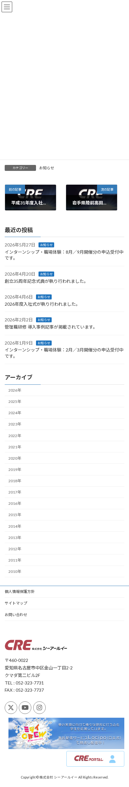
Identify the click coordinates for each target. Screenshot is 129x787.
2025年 (14, 401)
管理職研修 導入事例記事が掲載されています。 (51, 327)
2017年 (14, 492)
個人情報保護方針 (20, 591)
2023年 (14, 424)
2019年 (14, 469)
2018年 (14, 480)
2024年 (14, 412)
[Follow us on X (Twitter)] (11, 707)
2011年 (14, 560)
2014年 (14, 526)
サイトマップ (16, 603)
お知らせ (46, 168)
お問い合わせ (16, 614)
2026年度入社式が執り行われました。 (42, 303)
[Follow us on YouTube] (25, 707)
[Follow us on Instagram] (39, 707)
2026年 (14, 390)
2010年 (14, 571)
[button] (95, 759)
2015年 (14, 514)
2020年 (14, 458)
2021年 (14, 446)
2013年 (14, 537)
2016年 (14, 503)
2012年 (14, 548)
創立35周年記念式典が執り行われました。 (46, 280)
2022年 (14, 435)
